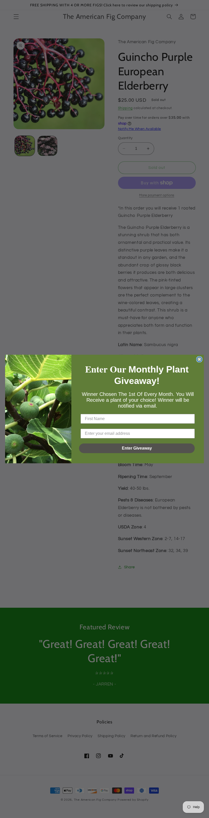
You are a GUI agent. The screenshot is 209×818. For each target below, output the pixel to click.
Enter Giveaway (137, 448)
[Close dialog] (199, 359)
